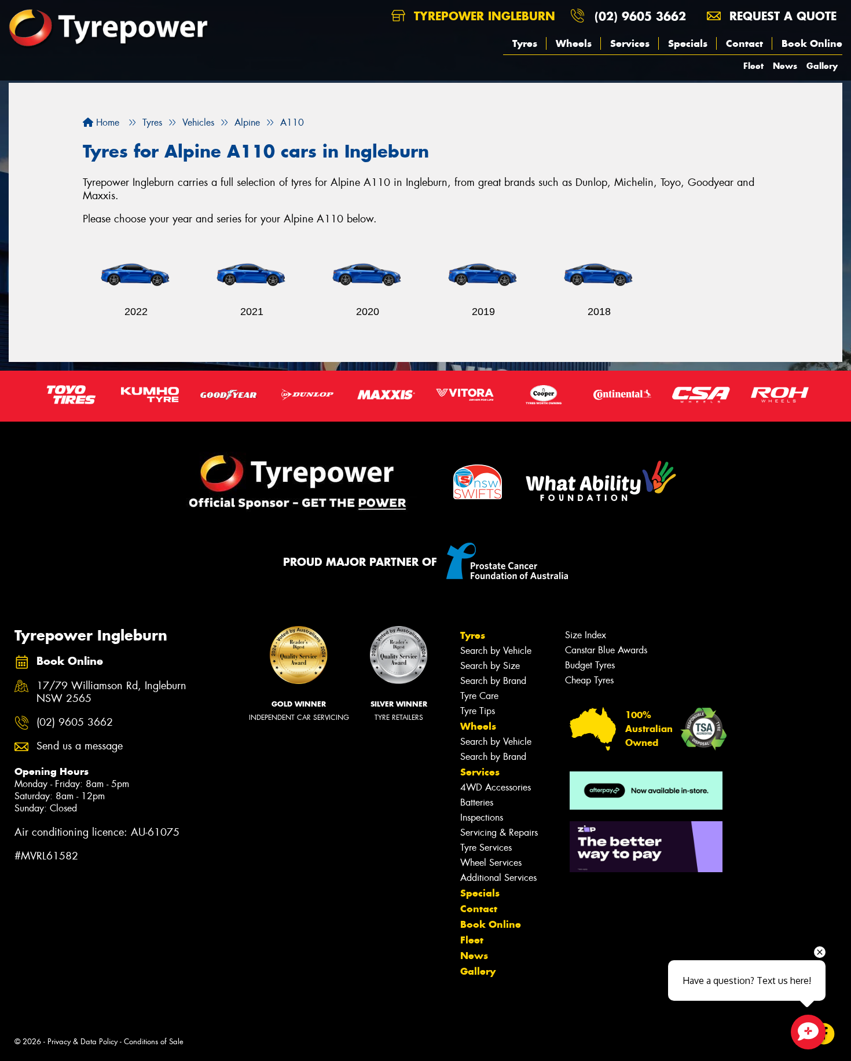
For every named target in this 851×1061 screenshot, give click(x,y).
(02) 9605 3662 (640, 16)
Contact (744, 43)
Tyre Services (486, 848)
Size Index (585, 635)
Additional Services (498, 878)
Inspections (481, 817)
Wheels (574, 43)
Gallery (822, 65)
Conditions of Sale (154, 1042)
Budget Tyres (590, 665)
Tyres (524, 43)
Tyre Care (479, 696)
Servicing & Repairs (499, 832)
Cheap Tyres (589, 680)
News (785, 65)
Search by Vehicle (495, 651)
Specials (687, 43)
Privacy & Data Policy (82, 1042)
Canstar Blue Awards (606, 650)
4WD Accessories (495, 787)
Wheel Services (491, 863)
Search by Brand (493, 681)
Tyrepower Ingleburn (482, 16)
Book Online (812, 43)
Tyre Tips (477, 711)
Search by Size (490, 666)
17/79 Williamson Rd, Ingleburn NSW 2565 (111, 692)
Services (630, 43)
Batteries (476, 802)
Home (106, 122)
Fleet (753, 65)
